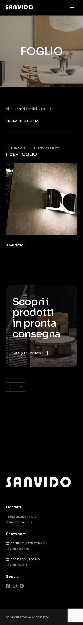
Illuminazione (16, 148)
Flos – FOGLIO (21, 154)
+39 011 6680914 (17, 564)
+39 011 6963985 (17, 548)
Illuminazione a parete (43, 148)
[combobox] (22, 121)
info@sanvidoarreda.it (21, 516)
